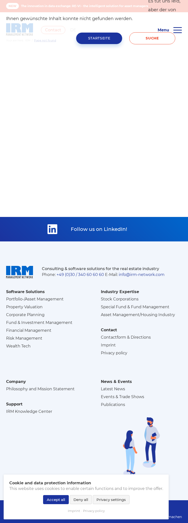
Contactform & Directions (126, 337)
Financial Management (28, 330)
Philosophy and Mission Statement (40, 389)
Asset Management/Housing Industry (138, 314)
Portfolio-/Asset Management (35, 299)
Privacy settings (111, 499)
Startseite (99, 38)
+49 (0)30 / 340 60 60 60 (80, 274)
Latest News (113, 389)
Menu (163, 30)
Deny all (80, 499)
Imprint (108, 345)
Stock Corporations (120, 299)
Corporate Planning (25, 314)
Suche (152, 38)
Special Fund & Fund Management (135, 307)
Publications (113, 404)
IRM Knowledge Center (29, 411)
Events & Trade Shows (122, 396)
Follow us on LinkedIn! (99, 229)
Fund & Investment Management (39, 322)
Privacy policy (114, 353)
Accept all (56, 499)
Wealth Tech (18, 346)
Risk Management (24, 338)
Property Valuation (24, 307)
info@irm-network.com (141, 274)
